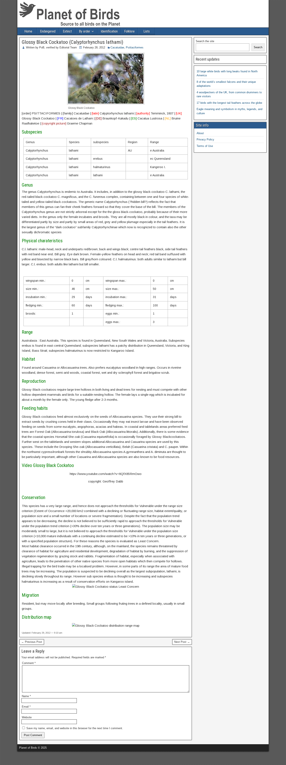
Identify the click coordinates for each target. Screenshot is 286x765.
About (200, 133)
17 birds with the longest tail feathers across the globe (229, 102)
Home (28, 31)
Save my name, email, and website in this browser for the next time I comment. (74, 728)
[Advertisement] (49, 757)
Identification (109, 31)
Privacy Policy (205, 139)
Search (258, 47)
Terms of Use (205, 146)
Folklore (129, 31)
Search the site (205, 41)
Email (26, 706)
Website (27, 717)
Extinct (67, 31)
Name (26, 696)
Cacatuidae (117, 47)
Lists (146, 31)
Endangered (47, 31)
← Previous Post (31, 641)
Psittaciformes (134, 47)
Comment (29, 663)
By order (84, 31)
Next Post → (182, 641)
